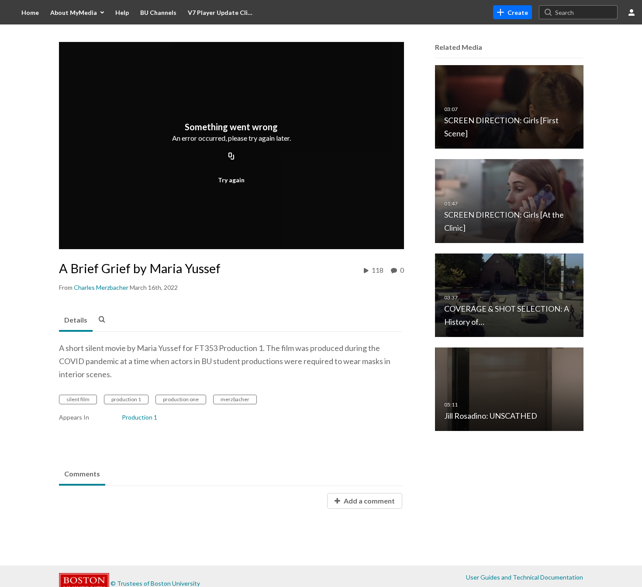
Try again (231, 180)
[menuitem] (30, 12)
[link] (512, 12)
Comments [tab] (82, 473)
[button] (104, 319)
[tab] (76, 320)
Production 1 (139, 417)
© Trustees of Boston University (155, 583)
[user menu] (632, 12)
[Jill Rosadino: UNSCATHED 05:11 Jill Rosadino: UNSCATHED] (509, 389)
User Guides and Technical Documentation (524, 577)
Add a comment (368, 501)
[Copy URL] (231, 157)
